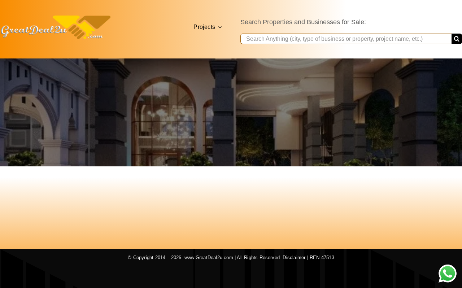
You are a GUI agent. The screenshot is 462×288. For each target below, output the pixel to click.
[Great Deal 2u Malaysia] (55, 17)
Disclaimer (294, 257)
